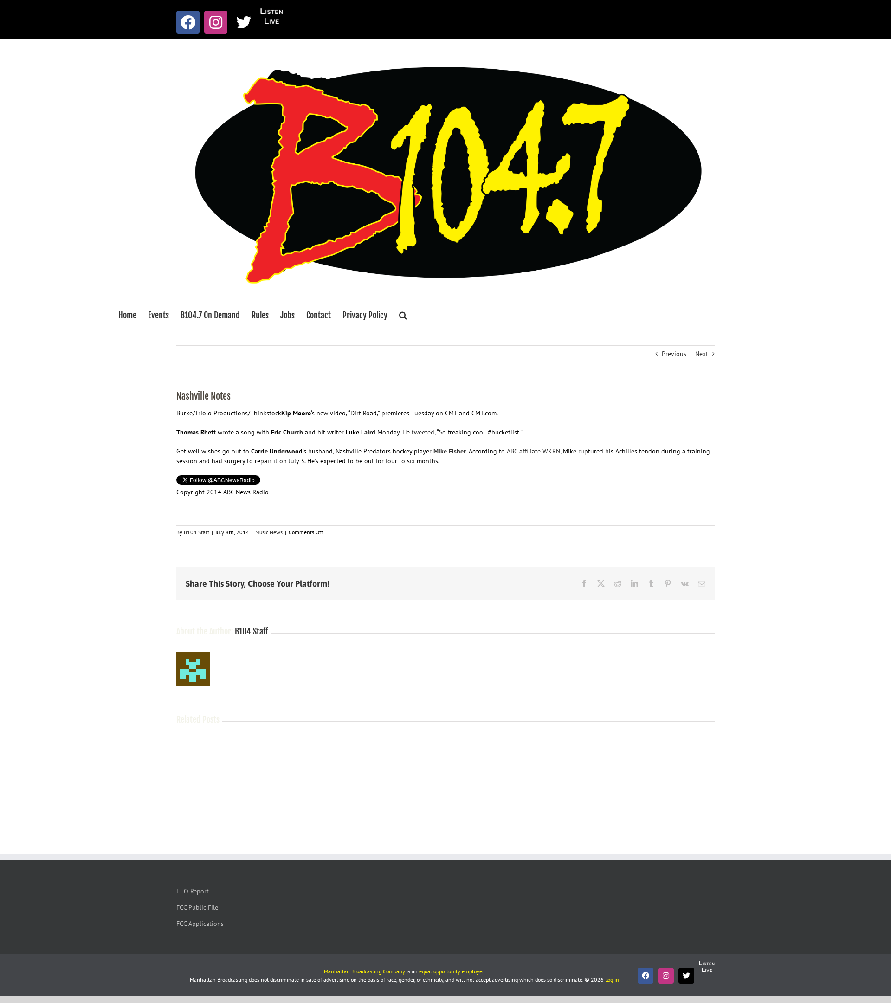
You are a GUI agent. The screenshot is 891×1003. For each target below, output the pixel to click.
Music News (269, 532)
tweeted (423, 432)
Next (701, 353)
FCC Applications (200, 923)
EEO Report (192, 891)
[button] (403, 315)
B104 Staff (196, 532)
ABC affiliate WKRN (533, 451)
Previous (674, 353)
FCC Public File (197, 907)
